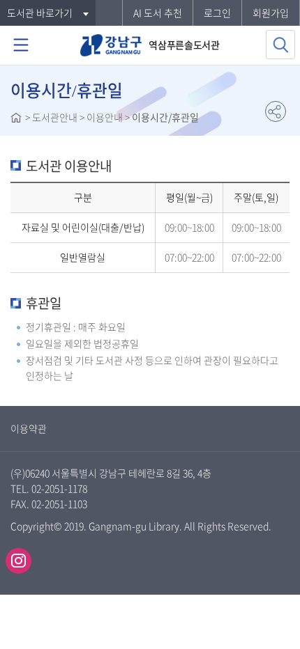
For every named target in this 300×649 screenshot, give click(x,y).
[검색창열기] (280, 44)
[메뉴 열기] (21, 45)
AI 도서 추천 (157, 12)
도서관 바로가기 (40, 12)
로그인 (217, 12)
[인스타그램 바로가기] (18, 561)
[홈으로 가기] (16, 119)
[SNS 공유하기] (275, 111)
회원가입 (271, 12)
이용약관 (28, 428)
